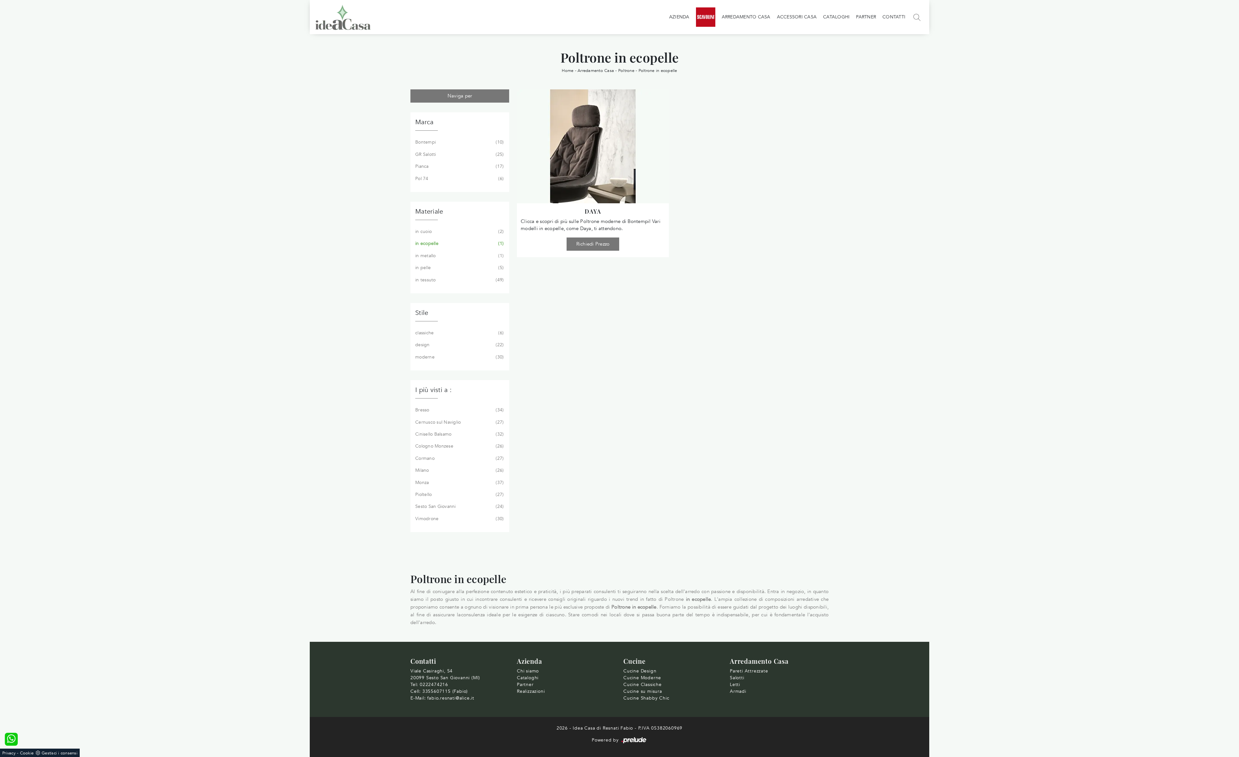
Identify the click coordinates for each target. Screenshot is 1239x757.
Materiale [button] (429, 211)
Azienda (679, 17)
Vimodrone (458, 519)
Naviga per (460, 96)
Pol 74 (458, 179)
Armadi (738, 691)
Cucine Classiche (642, 684)
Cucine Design (639, 671)
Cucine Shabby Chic (646, 698)
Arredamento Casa (746, 17)
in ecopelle (458, 243)
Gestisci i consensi (59, 753)
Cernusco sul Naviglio (458, 422)
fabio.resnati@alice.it (450, 698)
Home (567, 71)
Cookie (27, 753)
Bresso (458, 410)
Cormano (458, 458)
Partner (866, 17)
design (458, 345)
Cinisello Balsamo (458, 434)
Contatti (893, 17)
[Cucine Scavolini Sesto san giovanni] (706, 17)
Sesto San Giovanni (458, 506)
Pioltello (458, 494)
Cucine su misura (642, 691)
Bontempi (458, 142)
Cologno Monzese (458, 446)
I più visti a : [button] (433, 390)
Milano (458, 470)
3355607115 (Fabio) (445, 691)
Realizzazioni (531, 691)
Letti (735, 684)
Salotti (737, 678)
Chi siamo (528, 671)
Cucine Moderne (642, 678)
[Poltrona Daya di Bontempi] (593, 146)
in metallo (458, 256)
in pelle (458, 268)
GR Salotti (458, 154)
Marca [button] (424, 122)
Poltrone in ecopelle (658, 71)
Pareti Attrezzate (749, 671)
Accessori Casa (797, 17)
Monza (458, 482)
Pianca (458, 166)
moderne (458, 357)
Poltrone (626, 71)
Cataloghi (836, 17)
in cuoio (458, 231)
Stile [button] (421, 312)
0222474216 (434, 684)
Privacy (8, 753)
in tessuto (458, 280)
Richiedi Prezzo (593, 244)
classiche (458, 333)
